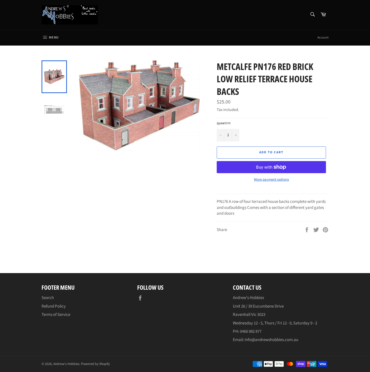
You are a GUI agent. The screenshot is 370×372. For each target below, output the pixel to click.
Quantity (224, 124)
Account (322, 37)
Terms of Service (56, 315)
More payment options (271, 179)
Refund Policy (54, 306)
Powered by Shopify (95, 363)
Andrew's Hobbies (66, 363)
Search (48, 298)
